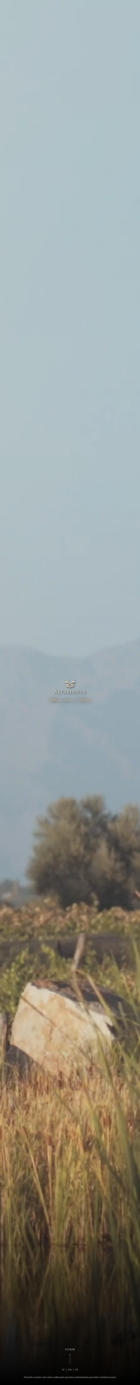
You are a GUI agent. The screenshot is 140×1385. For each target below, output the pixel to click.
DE (76, 1370)
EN (70, 1370)
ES (63, 1370)
